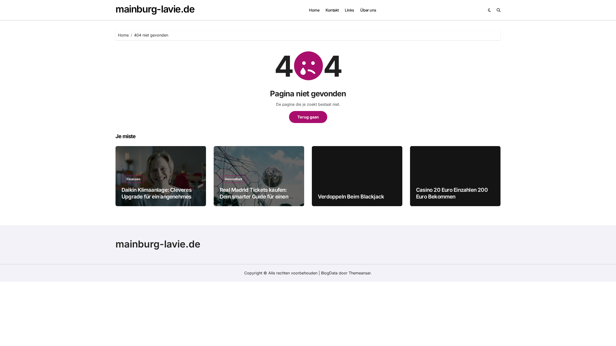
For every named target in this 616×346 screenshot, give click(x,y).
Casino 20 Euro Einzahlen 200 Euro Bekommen (452, 193)
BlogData (329, 273)
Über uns (368, 10)
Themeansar (360, 273)
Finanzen (133, 179)
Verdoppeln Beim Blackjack (351, 196)
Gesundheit (233, 179)
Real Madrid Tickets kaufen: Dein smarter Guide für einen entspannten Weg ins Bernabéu (257, 197)
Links (349, 10)
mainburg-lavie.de (155, 9)
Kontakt (332, 10)
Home (314, 10)
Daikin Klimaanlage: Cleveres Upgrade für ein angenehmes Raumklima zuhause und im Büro (160, 197)
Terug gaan (308, 117)
